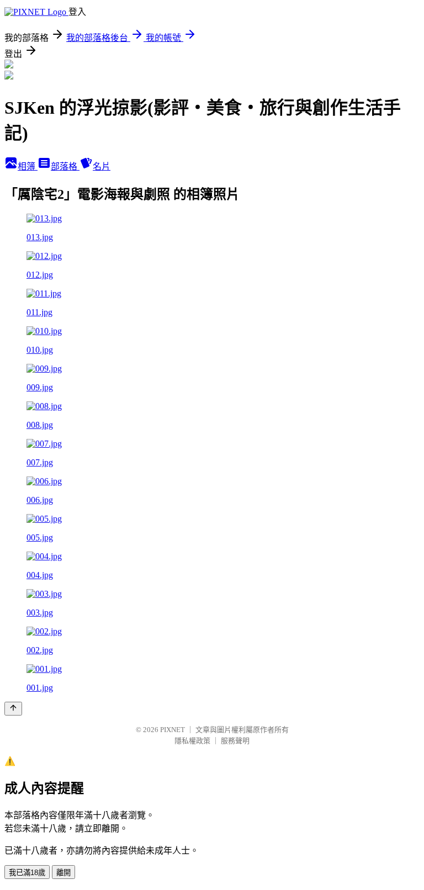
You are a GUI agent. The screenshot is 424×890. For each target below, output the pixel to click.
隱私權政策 (192, 741)
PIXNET (172, 729)
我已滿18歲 (27, 872)
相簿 (28, 166)
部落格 (65, 166)
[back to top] (13, 709)
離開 (63, 872)
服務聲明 (235, 741)
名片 (101, 166)
